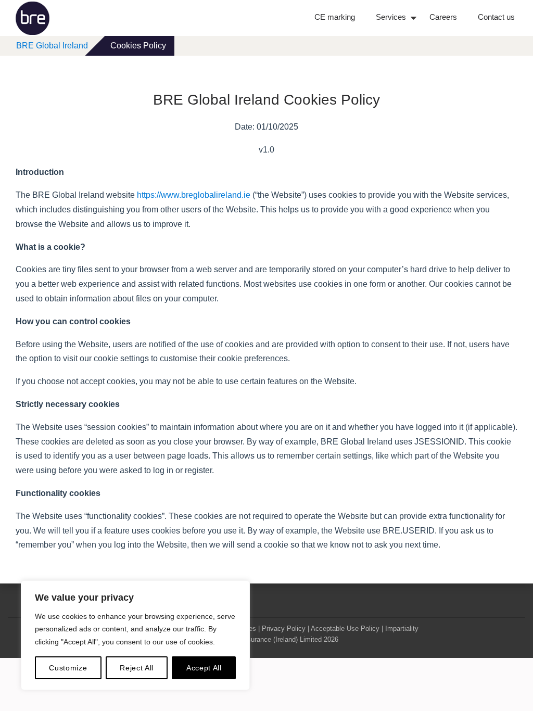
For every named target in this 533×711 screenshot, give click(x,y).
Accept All (204, 668)
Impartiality (401, 628)
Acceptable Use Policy (345, 628)
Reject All (137, 668)
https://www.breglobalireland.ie (193, 195)
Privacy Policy (284, 628)
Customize (68, 668)
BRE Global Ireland (52, 45)
